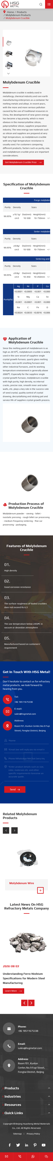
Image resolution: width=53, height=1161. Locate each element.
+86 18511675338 (23, 702)
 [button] (8, 73)
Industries (13, 1096)
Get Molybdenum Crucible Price (23, 162)
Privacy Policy (33, 1133)
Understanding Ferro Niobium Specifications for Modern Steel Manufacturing (24, 978)
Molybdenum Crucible (18, 18)
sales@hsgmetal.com (25, 714)
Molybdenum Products (18, 15)
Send (15, 789)
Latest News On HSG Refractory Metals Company (26, 906)
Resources (13, 1105)
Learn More (13, 991)
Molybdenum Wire (21, 883)
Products (22, 12)
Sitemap (17, 1133)
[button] (6, 830)
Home (10, 12)
